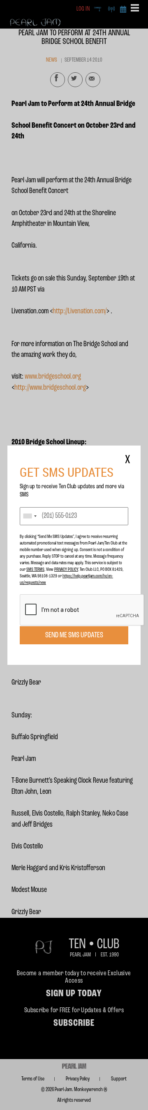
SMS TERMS (35, 569)
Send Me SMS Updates (74, 635)
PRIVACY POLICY (66, 569)
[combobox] (29, 516)
